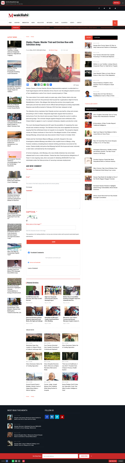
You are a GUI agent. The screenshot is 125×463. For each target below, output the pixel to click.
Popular (97, 37)
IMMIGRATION (25, 22)
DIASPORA (16, 22)
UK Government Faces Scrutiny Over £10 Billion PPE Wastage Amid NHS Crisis (14, 270)
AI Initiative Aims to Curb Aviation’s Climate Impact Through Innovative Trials (13, 235)
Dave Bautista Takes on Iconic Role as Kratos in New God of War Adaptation (104, 74)
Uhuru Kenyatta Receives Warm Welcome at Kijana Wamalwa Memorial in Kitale (51, 367)
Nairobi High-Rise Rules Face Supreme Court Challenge (13, 180)
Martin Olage (54, 50)
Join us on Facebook (35, 262)
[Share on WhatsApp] (13, 461)
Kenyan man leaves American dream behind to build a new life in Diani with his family (27, 418)
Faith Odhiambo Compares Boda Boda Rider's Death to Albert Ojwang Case (14, 123)
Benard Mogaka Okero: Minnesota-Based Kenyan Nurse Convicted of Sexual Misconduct (28, 435)
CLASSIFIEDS (64, 22)
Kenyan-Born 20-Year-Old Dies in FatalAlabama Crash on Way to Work (103, 95)
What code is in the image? (33, 224)
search (115, 23)
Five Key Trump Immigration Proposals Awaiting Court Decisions (13, 70)
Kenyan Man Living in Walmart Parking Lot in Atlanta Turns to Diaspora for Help (26, 444)
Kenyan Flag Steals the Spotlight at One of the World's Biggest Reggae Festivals (105, 178)
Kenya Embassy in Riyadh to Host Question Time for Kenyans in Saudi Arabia (103, 84)
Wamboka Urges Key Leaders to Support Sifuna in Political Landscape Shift (33, 347)
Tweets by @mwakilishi (91, 103)
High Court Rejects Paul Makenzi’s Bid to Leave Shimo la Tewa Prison (105, 133)
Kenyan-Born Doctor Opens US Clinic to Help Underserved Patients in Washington (105, 46)
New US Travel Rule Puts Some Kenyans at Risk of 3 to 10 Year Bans (105, 142)
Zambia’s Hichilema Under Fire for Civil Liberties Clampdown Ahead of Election (14, 197)
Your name (29, 169)
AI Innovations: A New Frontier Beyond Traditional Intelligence (104, 124)
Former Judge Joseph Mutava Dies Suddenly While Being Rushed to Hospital (50, 387)
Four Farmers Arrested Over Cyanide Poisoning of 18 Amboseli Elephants (51, 347)
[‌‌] (99, 8)
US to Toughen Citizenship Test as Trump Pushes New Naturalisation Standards (105, 115)
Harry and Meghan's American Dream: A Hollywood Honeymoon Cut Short (13, 142)
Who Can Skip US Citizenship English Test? (13, 253)
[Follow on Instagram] (23, 461)
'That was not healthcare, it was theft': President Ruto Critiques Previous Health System (70, 367)
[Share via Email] (16, 461)
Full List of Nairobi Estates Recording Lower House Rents (13, 106)
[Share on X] (10, 461)
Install (116, 2)
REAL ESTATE (40, 22)
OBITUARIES (49, 22)
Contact (121, 461)
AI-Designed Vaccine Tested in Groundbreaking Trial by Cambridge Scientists (14, 162)
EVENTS (72, 22)
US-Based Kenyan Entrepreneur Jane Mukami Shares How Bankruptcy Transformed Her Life (14, 309)
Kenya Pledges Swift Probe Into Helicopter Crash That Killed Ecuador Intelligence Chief (70, 387)
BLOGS (56, 22)
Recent (89, 37)
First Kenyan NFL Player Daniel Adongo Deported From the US (14, 215)
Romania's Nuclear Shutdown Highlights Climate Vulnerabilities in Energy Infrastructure (14, 289)
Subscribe (113, 461)
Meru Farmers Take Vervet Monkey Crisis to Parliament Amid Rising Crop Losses (105, 169)
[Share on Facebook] (7, 461)
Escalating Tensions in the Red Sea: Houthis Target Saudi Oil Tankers (14, 89)
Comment (29, 190)
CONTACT (79, 22)
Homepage (29, 187)
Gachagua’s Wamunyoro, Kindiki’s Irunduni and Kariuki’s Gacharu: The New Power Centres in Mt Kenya (105, 151)
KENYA (33, 22)
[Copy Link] (19, 461)
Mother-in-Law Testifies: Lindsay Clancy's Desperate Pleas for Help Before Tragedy (14, 52)
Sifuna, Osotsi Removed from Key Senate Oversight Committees (105, 196)
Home (10, 22)
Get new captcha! (26, 220)
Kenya (32, 36)
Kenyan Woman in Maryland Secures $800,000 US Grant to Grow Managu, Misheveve (27, 427)
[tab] (89, 38)
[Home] (18, 15)
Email (27, 177)
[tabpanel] (101, 68)
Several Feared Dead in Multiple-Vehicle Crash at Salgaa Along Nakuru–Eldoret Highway (60, 27)
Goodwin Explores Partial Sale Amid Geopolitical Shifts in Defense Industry (104, 160)
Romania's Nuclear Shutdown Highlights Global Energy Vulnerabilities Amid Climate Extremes (105, 187)
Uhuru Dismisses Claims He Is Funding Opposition (70, 346)
